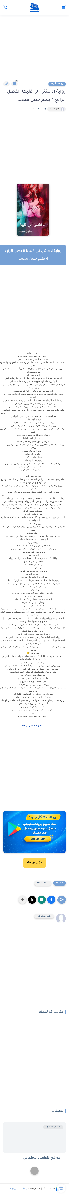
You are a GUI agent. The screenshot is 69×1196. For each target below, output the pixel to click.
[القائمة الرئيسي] (63, 7)
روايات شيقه (57, 84)
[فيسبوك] (34, 1171)
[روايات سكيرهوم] (34, 7)
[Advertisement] (34, 50)
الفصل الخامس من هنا (33, 726)
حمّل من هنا (34, 862)
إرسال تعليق (53, 1127)
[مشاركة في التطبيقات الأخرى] (22, 900)
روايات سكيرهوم (19, 1189)
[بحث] (5, 7)
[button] (51, 900)
